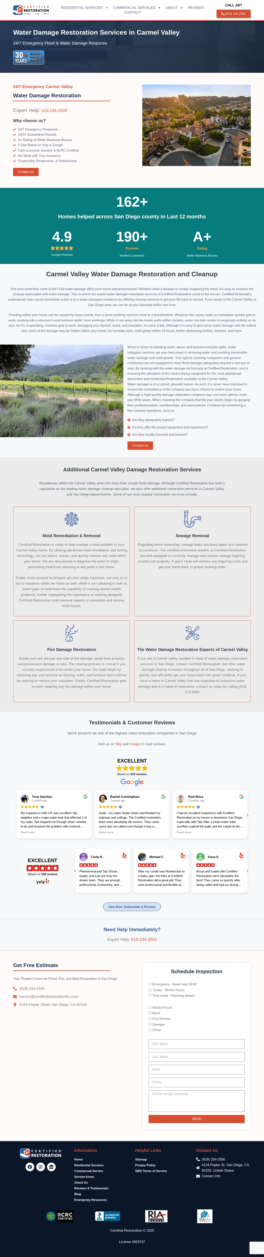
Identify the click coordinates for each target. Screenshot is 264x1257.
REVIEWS (196, 8)
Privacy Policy (145, 1165)
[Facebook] (30, 1167)
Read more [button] (28, 832)
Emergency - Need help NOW (174, 984)
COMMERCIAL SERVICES (134, 8)
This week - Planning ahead (173, 995)
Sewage (158, 1024)
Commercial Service (88, 1171)
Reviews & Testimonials (91, 1188)
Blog (77, 1194)
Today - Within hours (168, 990)
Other (156, 1030)
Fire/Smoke (161, 1019)
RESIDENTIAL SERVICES (82, 8)
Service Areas (84, 1176)
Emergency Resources (90, 1200)
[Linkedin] (51, 1167)
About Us (81, 1182)
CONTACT (132, 12)
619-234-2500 (54, 110)
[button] (247, 815)
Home (78, 1159)
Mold (156, 1013)
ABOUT (172, 8)
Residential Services (89, 1165)
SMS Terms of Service (151, 1171)
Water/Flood (162, 1007)
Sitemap (141, 1159)
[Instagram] (40, 1167)
